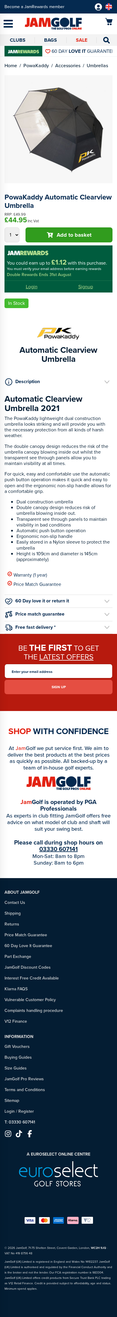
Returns (11, 924)
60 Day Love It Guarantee (28, 946)
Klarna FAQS (16, 989)
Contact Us (14, 902)
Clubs (18, 40)
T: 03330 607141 (19, 1122)
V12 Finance (15, 1021)
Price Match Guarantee (37, 584)
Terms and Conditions (24, 1090)
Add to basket (74, 235)
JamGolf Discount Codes (27, 967)
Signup (85, 286)
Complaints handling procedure (33, 1010)
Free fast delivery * (35, 627)
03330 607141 (58, 849)
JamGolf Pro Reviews (24, 1079)
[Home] (44, 24)
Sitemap (11, 1100)
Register (26, 1111)
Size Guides (15, 1068)
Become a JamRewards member (34, 7)
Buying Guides (18, 1057)
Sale (81, 40)
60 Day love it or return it (42, 600)
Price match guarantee (39, 613)
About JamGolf (22, 892)
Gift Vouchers (17, 1046)
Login (32, 286)
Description (27, 381)
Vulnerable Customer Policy (30, 1000)
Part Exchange (17, 956)
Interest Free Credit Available (31, 978)
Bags (50, 40)
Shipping (12, 913)
